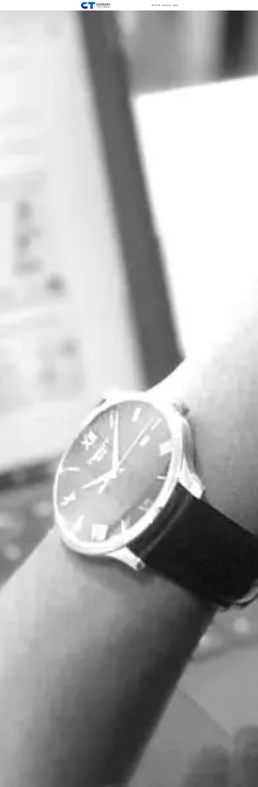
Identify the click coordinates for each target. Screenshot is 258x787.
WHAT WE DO (166, 5)
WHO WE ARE (156, 5)
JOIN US (175, 5)
